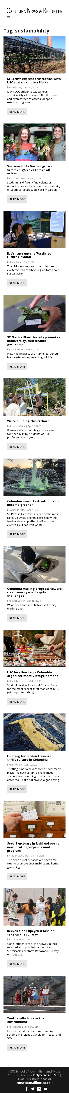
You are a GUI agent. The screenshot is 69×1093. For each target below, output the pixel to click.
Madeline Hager (18, 681)
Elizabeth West (17, 426)
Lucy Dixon (16, 262)
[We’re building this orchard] (34, 397)
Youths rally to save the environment (26, 1020)
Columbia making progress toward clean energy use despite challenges (34, 592)
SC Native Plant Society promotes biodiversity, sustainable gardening (33, 340)
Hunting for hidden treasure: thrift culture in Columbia (29, 758)
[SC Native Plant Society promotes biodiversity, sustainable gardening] (34, 313)
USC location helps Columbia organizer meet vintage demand (33, 674)
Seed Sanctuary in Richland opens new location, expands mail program (33, 846)
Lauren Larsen (17, 600)
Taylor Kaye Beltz (19, 855)
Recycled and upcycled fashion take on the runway (31, 932)
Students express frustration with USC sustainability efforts (34, 80)
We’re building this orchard (28, 421)
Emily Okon (16, 764)
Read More (17, 112)
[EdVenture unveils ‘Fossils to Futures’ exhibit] (34, 229)
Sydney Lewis (17, 349)
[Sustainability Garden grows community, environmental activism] (34, 142)
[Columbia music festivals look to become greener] (34, 477)
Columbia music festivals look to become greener (33, 503)
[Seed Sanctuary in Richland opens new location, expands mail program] (34, 819)
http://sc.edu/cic (46, 1075)
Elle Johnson (16, 1026)
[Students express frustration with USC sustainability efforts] (34, 54)
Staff (12, 939)
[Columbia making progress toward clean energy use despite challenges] (34, 564)
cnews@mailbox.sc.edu (34, 1083)
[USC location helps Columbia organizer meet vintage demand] (34, 648)
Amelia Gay (16, 87)
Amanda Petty (17, 510)
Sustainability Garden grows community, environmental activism (29, 169)
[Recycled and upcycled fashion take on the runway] (34, 906)
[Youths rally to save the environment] (34, 994)
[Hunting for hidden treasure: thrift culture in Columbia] (34, 732)
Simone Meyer (17, 178)
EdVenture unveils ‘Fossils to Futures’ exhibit (29, 255)
